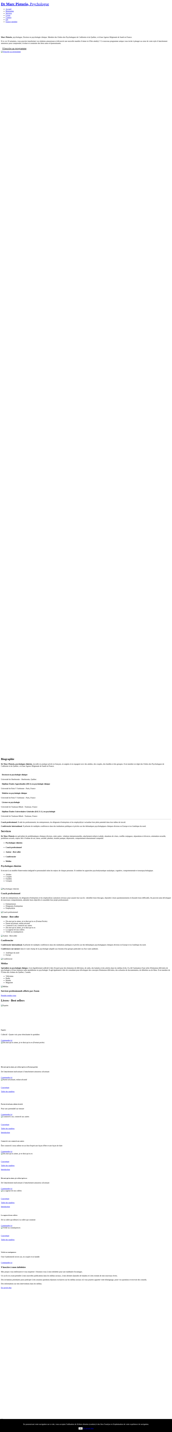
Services (9, 13)
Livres (8, 15)
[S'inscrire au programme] (11, 52)
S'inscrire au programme (14, 48)
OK (80, 1428)
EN (7, 20)
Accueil (8, 9)
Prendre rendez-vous (8, 996)
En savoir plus (6, 1288)
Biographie (10, 11)
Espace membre (11, 22)
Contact (8, 18)
